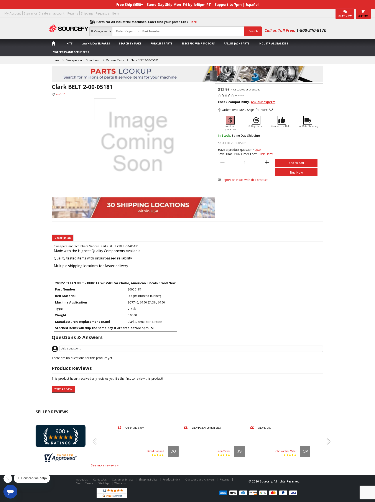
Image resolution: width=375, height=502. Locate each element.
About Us (82, 479)
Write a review (63, 389)
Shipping (87, 13)
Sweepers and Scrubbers (71, 52)
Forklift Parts (161, 43)
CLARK (60, 94)
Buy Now (296, 172)
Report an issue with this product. (245, 180)
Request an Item (107, 13)
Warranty (120, 483)
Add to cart (296, 163)
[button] (96, 441)
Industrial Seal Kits (273, 43)
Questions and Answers (199, 479)
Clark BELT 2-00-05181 (144, 60)
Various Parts (115, 60)
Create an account (51, 13)
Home (55, 60)
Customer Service (122, 479)
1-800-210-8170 (311, 30)
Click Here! (265, 154)
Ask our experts (263, 102)
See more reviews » (104, 465)
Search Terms (84, 483)
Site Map (103, 483)
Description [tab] (62, 238)
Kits (69, 43)
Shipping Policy (148, 479)
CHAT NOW (345, 16)
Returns (72, 13)
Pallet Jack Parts (236, 43)
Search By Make (130, 43)
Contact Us (100, 479)
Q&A (258, 150)
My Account (12, 13)
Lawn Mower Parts (96, 43)
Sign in (28, 13)
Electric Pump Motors (198, 43)
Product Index (171, 479)
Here (193, 22)
